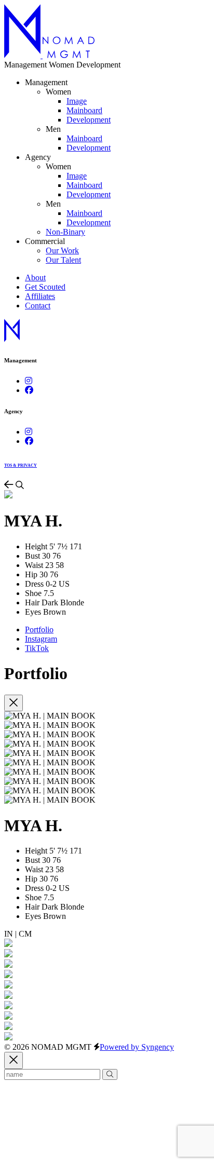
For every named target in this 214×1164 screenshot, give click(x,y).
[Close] (13, 703)
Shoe (33, 593)
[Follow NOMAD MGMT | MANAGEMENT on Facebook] (29, 390)
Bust (32, 555)
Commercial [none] (45, 241)
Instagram (41, 638)
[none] (58, 91)
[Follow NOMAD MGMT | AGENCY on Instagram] (28, 431)
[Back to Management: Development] (10, 485)
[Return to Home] (49, 55)
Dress (34, 583)
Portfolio (39, 629)
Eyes (33, 611)
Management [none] (46, 82)
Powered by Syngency (137, 1047)
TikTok (37, 648)
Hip (31, 574)
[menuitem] (76, 101)
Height (36, 546)
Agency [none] (38, 157)
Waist (34, 565)
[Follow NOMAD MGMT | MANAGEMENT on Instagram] (28, 380)
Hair (32, 602)
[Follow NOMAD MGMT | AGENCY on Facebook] (29, 441)
